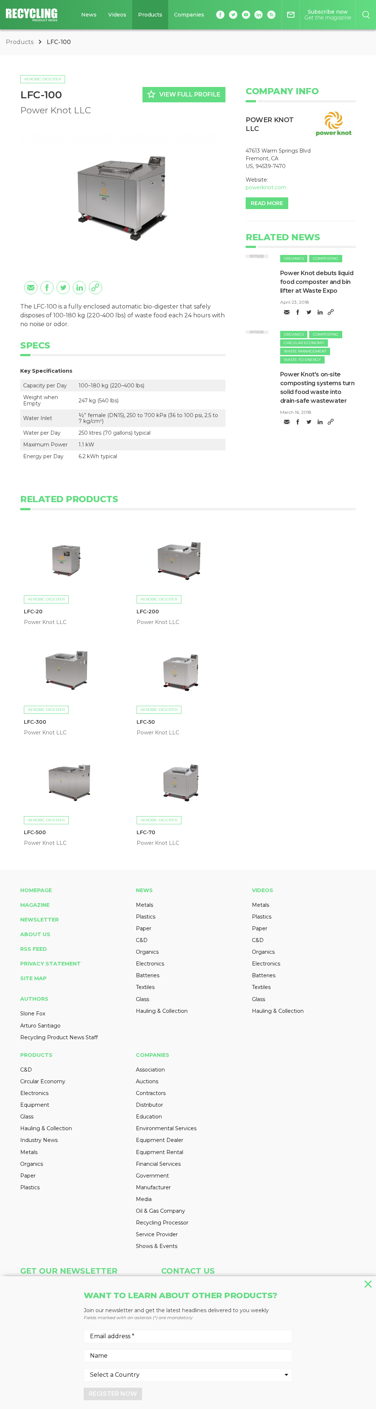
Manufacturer (153, 1187)
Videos (117, 14)
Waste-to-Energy (302, 359)
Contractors (151, 1093)
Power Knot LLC (55, 110)
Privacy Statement (50, 964)
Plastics (145, 917)
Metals (144, 905)
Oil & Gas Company (160, 1211)
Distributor (149, 1105)
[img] (257, 256)
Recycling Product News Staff (59, 1037)
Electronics (150, 964)
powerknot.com (266, 187)
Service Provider (157, 1234)
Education (149, 1117)
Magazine (35, 905)
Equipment (34, 1105)
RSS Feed (33, 949)
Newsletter (39, 920)
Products (150, 14)
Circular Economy (304, 342)
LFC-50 (146, 722)
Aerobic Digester (42, 79)
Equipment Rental (159, 1152)
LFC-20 (33, 611)
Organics (294, 258)
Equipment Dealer (159, 1140)
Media (144, 1199)
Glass (142, 999)
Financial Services (158, 1164)
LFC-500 (35, 832)
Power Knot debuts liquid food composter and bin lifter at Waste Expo (316, 282)
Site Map (33, 978)
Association (150, 1070)
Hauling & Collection (162, 1011)
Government (152, 1176)
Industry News (39, 1140)
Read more (267, 203)
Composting (326, 258)
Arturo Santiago (40, 1026)
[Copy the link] (95, 287)
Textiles (145, 987)
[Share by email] (30, 287)
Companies (189, 14)
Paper (143, 928)
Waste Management (305, 351)
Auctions (147, 1081)
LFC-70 (146, 832)
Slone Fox (32, 1013)
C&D (142, 940)
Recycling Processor (162, 1223)
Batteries (147, 975)
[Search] (366, 14)
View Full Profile (183, 94)
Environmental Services (166, 1128)
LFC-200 (148, 611)
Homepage (36, 890)
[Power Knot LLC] (334, 124)
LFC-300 (35, 722)
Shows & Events (156, 1246)
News (89, 14)
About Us (35, 934)
